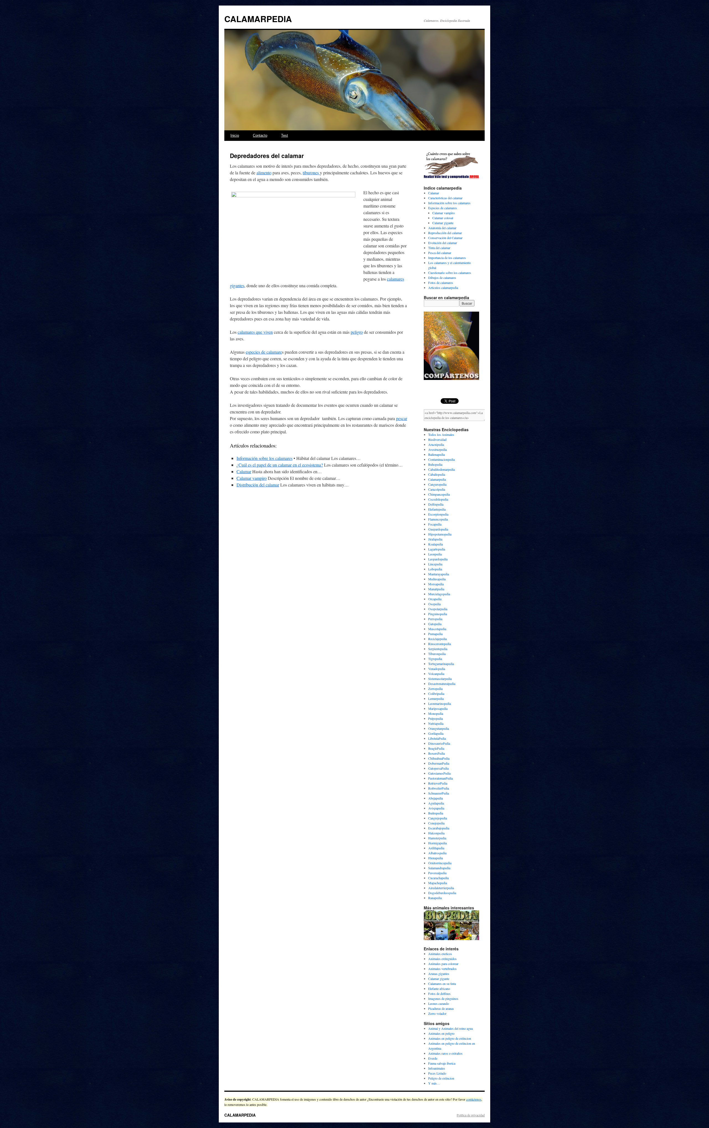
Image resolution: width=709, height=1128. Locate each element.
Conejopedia (436, 823)
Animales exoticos (440, 953)
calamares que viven (255, 332)
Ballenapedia (436, 454)
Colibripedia (436, 693)
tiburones (311, 172)
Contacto (260, 135)
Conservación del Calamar (445, 238)
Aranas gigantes (438, 973)
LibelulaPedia (437, 738)
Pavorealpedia (437, 873)
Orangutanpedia (438, 728)
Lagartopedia (436, 549)
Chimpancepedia (439, 494)
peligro (357, 332)
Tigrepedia (435, 658)
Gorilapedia (435, 733)
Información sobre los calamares (264, 458)
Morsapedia (436, 584)
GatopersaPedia (438, 768)
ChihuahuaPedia (438, 758)
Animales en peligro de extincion (449, 1038)
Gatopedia (434, 624)
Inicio (234, 135)
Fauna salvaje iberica (441, 1063)
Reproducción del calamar (445, 233)
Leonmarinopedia (439, 703)
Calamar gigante (442, 223)
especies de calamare (264, 352)
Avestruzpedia (437, 449)
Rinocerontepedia (439, 643)
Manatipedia (436, 589)
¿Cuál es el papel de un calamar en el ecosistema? (280, 465)
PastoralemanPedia (440, 778)
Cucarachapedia (438, 878)
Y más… (434, 1083)
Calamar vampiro (252, 478)
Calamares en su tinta (442, 983)
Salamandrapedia (439, 868)
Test (284, 135)
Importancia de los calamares (447, 257)
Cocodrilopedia (438, 499)
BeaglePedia (436, 748)
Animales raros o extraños (445, 1053)
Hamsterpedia (437, 838)
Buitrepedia (435, 813)
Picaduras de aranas (441, 1008)
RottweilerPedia (438, 788)
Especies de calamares (442, 208)
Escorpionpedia (438, 514)
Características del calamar (445, 198)
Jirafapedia (435, 539)
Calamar (244, 471)
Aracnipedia (436, 444)
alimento (263, 172)
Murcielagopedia (439, 594)
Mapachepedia (437, 883)
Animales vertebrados (442, 968)
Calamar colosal (442, 218)
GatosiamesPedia (439, 773)
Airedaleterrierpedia (441, 888)
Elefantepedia (437, 509)
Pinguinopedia (437, 614)
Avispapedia (436, 808)
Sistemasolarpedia (440, 678)
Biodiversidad (437, 439)
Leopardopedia (438, 559)
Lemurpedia (436, 698)
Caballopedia (436, 474)
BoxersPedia (436, 753)
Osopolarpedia (437, 609)
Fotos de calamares (440, 282)
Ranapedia (435, 898)
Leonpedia (435, 554)
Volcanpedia (436, 673)
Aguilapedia (436, 803)
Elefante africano (439, 988)
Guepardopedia (438, 529)
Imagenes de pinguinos (443, 998)
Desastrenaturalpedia (441, 683)
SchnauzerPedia (438, 793)
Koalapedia (435, 544)
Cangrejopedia (437, 818)
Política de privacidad (471, 1115)
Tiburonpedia (437, 653)
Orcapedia (434, 599)
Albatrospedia (437, 853)
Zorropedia (435, 688)
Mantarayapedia (438, 574)
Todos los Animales (441, 434)
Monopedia (435, 713)
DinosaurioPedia (439, 743)
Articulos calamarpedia (443, 287)
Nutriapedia (435, 723)
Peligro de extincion (441, 1078)
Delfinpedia (435, 504)
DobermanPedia (438, 763)
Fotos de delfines (439, 993)
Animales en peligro (441, 1033)
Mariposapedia (438, 708)
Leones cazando (438, 1003)
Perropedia (435, 619)
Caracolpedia (436, 489)
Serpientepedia (437, 648)
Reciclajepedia (437, 639)
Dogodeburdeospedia (442, 893)
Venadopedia (436, 668)
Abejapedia (435, 798)
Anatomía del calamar (442, 228)
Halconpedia (436, 833)
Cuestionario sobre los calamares (449, 272)
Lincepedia (435, 564)
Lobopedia (435, 569)
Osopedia (434, 604)
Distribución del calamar (258, 485)
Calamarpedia (437, 479)
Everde (432, 1058)
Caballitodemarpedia (441, 469)
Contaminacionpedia (441, 459)
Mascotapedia (437, 629)
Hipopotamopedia (439, 534)
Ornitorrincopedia (439, 863)
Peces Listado (437, 1073)
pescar (401, 418)
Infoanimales (436, 1068)
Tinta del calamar (439, 247)
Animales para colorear (443, 963)
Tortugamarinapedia (441, 663)
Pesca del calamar (439, 252)
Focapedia (434, 524)
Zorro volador (437, 1013)
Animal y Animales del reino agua (450, 1028)
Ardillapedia (436, 848)
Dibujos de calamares (442, 277)
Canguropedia (437, 484)
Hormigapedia (437, 843)
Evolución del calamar (442, 242)
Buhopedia (435, 464)
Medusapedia (437, 579)
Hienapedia (435, 858)
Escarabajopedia (438, 828)
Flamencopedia (438, 519)
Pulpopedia (435, 718)
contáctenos (473, 1099)
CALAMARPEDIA (258, 19)
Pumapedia (435, 634)
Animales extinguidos (442, 958)
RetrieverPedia (437, 783)
